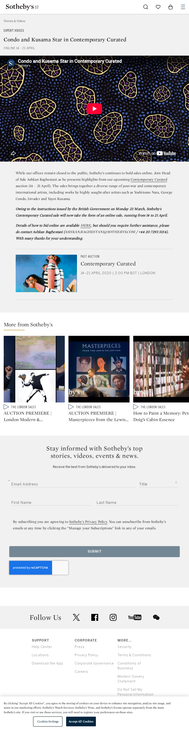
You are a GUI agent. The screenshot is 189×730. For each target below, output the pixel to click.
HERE (85, 225)
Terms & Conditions (134, 655)
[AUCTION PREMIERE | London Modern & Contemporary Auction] (34, 370)
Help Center (42, 647)
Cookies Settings (48, 721)
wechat (156, 617)
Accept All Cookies (81, 721)
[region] (94, 713)
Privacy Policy (86, 655)
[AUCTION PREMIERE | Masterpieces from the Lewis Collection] (99, 370)
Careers (81, 672)
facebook (94, 617)
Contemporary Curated (149, 179)
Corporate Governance (94, 663)
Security (125, 647)
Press (80, 647)
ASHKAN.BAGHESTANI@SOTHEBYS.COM (100, 231)
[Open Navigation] (183, 6)
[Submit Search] (145, 7)
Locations (40, 655)
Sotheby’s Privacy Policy (88, 521)
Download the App (47, 663)
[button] (96, 325)
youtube (135, 617)
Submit (95, 551)
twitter (76, 617)
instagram (113, 617)
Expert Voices (14, 31)
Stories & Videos (14, 21)
